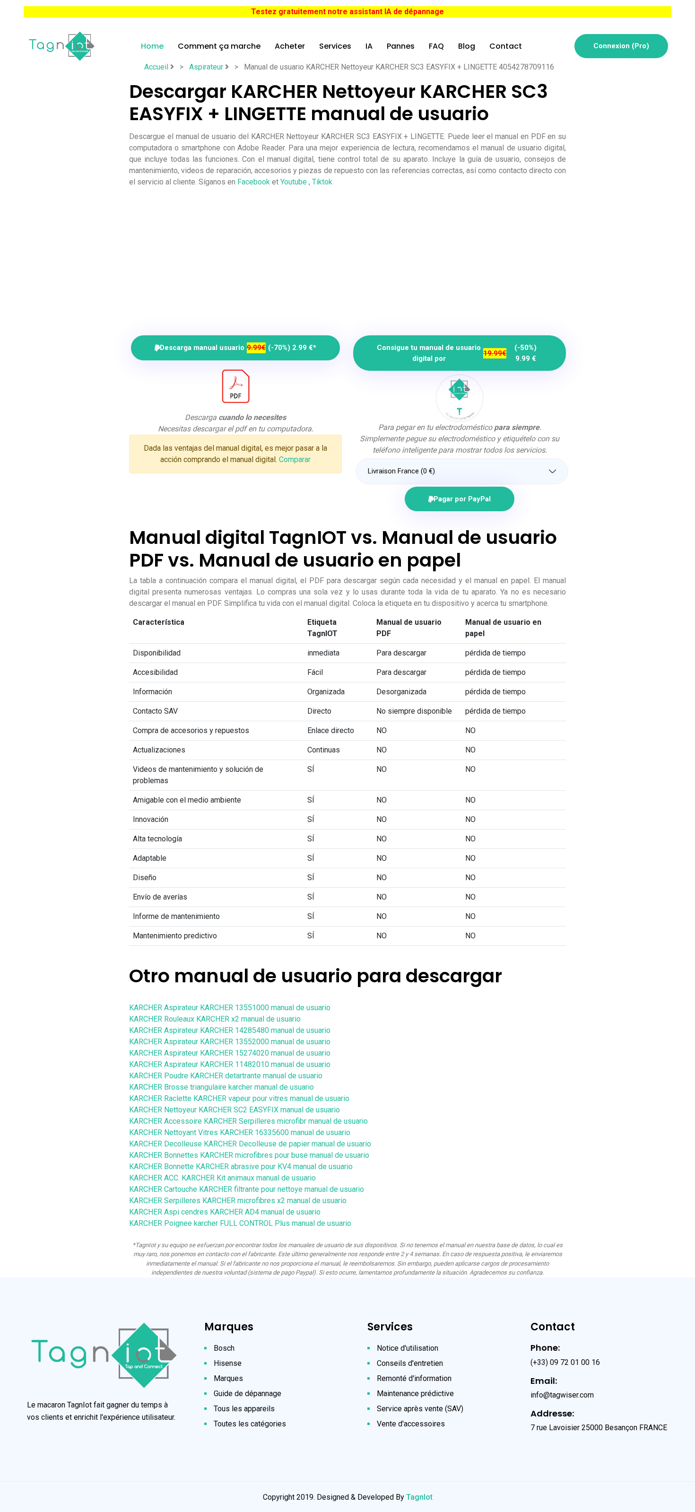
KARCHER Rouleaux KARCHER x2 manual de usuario (215, 1018)
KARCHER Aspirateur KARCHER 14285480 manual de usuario (229, 1030)
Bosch (224, 1348)
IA (369, 46)
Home (152, 46)
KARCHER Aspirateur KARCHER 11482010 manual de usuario (229, 1064)
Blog (466, 46)
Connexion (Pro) (621, 46)
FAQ (436, 46)
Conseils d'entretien (410, 1363)
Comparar (295, 459)
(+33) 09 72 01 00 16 (565, 1362)
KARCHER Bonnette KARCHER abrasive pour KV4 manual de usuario (241, 1166)
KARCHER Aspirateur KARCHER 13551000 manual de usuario (229, 1007)
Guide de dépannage (247, 1393)
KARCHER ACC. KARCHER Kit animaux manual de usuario (222, 1177)
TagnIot (419, 1497)
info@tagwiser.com (562, 1394)
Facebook (253, 181)
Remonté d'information (414, 1378)
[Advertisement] (347, 258)
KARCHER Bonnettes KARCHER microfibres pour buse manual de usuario (249, 1155)
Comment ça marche (219, 46)
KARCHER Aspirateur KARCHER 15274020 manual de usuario (229, 1053)
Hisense (228, 1363)
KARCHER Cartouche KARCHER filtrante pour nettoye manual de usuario (246, 1189)
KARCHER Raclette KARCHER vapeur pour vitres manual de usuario (239, 1098)
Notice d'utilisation (407, 1348)
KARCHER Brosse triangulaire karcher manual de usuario (221, 1087)
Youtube (293, 181)
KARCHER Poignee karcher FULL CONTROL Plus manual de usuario (240, 1223)
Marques (228, 1378)
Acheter (290, 46)
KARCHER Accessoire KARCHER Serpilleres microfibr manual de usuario (248, 1121)
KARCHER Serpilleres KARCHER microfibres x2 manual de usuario (238, 1200)
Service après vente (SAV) (420, 1408)
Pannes (401, 46)
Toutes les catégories (250, 1423)
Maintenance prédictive (415, 1393)
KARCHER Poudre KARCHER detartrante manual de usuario (225, 1075)
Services (335, 46)
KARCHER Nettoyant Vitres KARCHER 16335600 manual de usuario (239, 1132)
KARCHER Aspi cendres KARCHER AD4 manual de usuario (225, 1211)
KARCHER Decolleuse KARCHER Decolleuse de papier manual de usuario (250, 1143)
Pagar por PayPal (462, 499)
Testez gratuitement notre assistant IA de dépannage (347, 11)
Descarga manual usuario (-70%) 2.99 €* (238, 347)
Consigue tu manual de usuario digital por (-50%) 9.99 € (457, 353)
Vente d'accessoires (411, 1423)
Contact (505, 46)
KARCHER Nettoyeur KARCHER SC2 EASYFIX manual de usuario (234, 1109)
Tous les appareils (244, 1408)
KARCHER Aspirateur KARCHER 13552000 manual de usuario (229, 1041)
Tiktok (322, 181)
